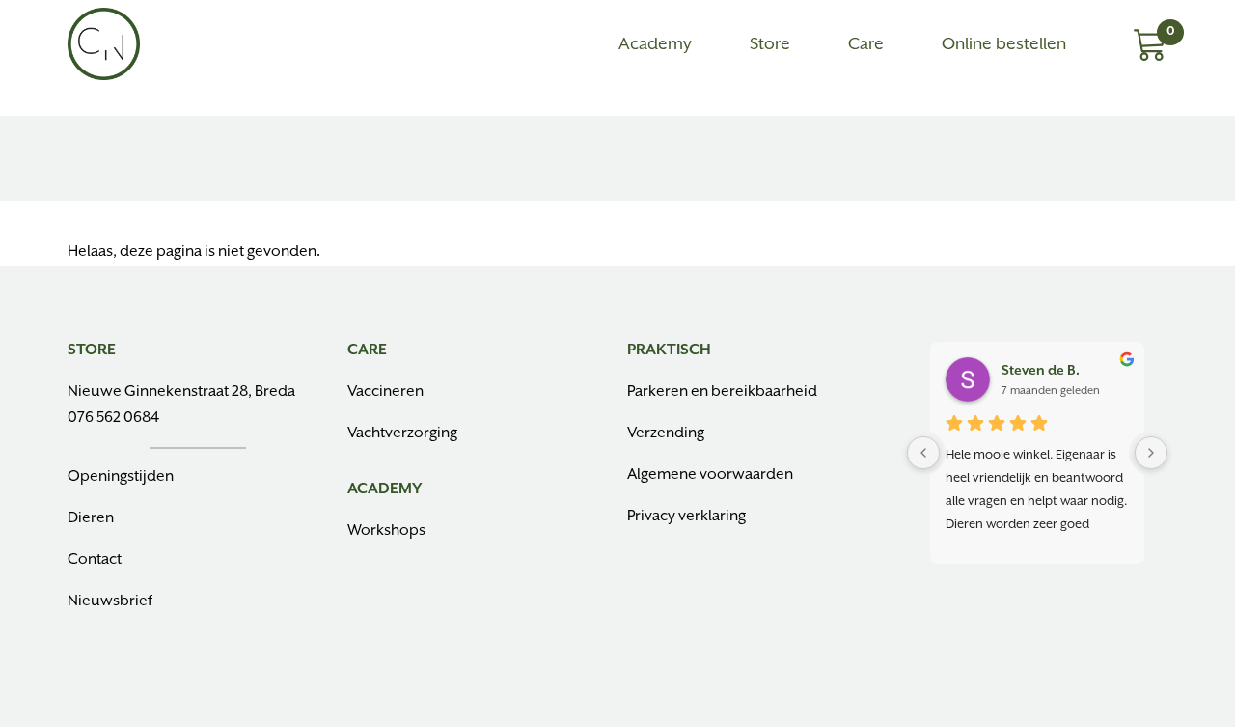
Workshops (386, 531)
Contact (95, 560)
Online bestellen (1004, 44)
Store (770, 44)
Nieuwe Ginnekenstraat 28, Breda (181, 392)
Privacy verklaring (686, 516)
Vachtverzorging (402, 433)
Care (866, 44)
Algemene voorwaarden (710, 475)
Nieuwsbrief (110, 601)
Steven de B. (1041, 370)
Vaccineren (385, 392)
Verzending (665, 433)
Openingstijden (121, 477)
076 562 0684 (113, 418)
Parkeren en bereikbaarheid (722, 392)
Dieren (91, 518)
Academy (655, 44)
